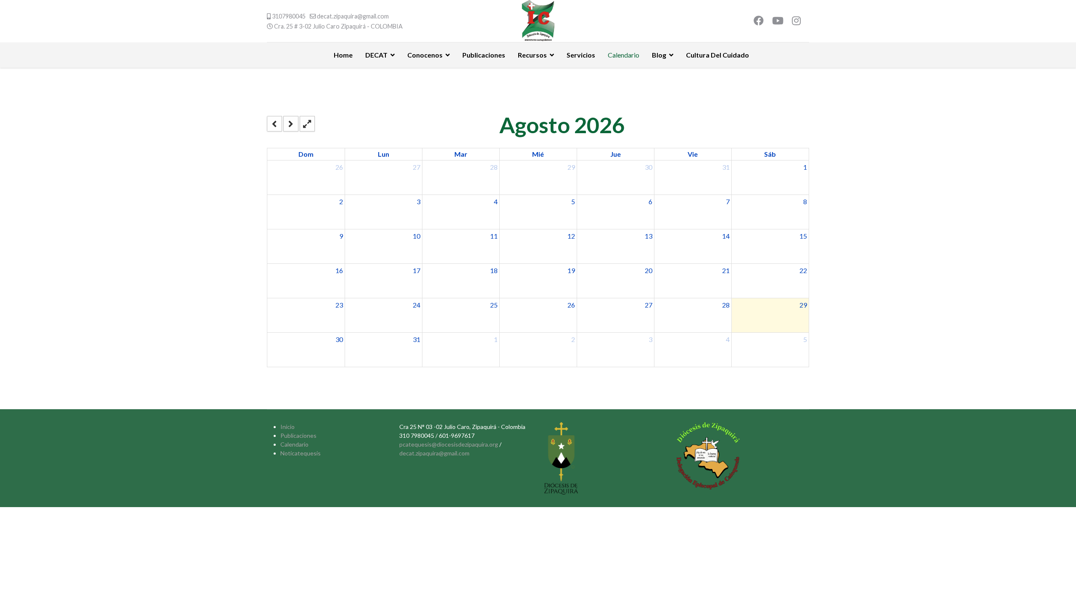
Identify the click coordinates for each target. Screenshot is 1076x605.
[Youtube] (777, 22)
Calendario (623, 55)
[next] (290, 124)
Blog (659, 55)
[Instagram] (796, 22)
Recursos (532, 55)
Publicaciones (483, 55)
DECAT (376, 55)
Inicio (287, 426)
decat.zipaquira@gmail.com (353, 16)
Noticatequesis (300, 453)
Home (343, 55)
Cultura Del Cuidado (717, 55)
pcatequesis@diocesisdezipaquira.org (448, 444)
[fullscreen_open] (307, 124)
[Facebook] (759, 22)
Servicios (581, 55)
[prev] (274, 124)
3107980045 (289, 16)
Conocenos (425, 55)
